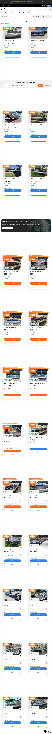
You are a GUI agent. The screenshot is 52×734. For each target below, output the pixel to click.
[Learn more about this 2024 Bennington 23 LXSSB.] (38, 263)
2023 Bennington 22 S (9, 656)
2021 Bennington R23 (9, 178)
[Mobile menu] (1, 9)
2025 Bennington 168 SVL (10, 327)
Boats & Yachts (3, 5)
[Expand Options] (20, 39)
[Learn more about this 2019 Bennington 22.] (12, 33)
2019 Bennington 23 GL (36, 437)
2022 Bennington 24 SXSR (36, 178)
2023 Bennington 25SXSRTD (11, 271)
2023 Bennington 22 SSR (36, 602)
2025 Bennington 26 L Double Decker (38, 549)
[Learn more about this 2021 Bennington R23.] (12, 171)
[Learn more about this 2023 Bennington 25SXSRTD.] (12, 263)
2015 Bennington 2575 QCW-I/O (12, 124)
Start (40, 85)
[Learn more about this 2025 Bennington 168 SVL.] (12, 319)
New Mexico (23, 12)
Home (2, 12)
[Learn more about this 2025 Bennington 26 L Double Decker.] (38, 541)
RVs (8, 5)
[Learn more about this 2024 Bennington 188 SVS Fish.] (38, 375)
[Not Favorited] (20, 47)
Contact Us (12, 56)
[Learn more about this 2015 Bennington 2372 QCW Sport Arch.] (12, 595)
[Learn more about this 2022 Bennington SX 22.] (12, 541)
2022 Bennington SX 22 (10, 549)
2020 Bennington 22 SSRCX (37, 40)
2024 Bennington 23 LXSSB (37, 271)
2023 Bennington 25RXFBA (36, 495)
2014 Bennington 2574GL (36, 124)
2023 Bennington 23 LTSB (36, 327)
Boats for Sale (8, 12)
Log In (43, 5)
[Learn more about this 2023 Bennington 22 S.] (12, 649)
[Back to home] (5, 9)
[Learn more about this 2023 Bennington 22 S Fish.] (12, 375)
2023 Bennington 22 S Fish (10, 383)
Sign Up (49, 5)
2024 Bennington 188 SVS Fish (37, 383)
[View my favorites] (50, 10)
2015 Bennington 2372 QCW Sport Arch (12, 602)
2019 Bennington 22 (9, 40)
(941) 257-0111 (43, 9)
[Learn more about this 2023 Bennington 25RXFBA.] (38, 487)
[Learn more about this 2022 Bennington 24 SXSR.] (38, 171)
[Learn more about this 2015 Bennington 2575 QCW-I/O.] (12, 117)
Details (12, 52)
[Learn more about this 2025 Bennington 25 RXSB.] (12, 487)
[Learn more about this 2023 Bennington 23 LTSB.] (38, 319)
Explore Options (8, 228)
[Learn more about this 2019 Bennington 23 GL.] (38, 429)
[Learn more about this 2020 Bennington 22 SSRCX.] (38, 33)
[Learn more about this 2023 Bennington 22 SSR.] (38, 595)
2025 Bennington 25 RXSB (10, 495)
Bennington (16, 12)
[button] (45, 731)
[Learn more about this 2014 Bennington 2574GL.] (38, 117)
